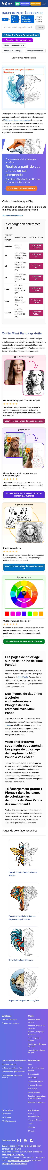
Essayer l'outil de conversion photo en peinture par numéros (24, 494)
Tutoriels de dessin (35, 1081)
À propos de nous (35, 1085)
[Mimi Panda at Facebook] (32, 1140)
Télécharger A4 (36, 266)
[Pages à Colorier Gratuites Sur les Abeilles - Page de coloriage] (24, 854)
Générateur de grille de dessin (13, 1072)
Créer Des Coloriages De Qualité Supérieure (18, 71)
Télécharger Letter (36, 289)
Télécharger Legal (36, 301)
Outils (31, 1016)
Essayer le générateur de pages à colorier (24, 421)
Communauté (33, 1074)
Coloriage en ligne (9, 1064)
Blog (30, 1064)
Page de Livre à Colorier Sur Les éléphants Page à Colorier (22, 917)
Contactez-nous (34, 1092)
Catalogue (6, 1016)
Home (5, 19)
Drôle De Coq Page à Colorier (21, 960)
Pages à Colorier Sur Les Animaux (26, 19)
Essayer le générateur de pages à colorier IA (24, 567)
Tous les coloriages (9, 1019)
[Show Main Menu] (44, 3)
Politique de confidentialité (14, 1164)
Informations (34, 1061)
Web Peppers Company (13, 1155)
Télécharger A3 (36, 277)
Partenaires (32, 1089)
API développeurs (9, 1121)
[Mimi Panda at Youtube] (26, 1140)
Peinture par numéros (10, 1023)
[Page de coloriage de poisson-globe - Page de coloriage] (24, 982)
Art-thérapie (32, 1078)
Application (33, 1110)
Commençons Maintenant (21, 188)
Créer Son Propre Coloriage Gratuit (22, 35)
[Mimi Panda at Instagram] (20, 1140)
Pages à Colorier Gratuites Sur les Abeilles (23, 873)
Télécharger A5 (36, 255)
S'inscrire (25, 4)
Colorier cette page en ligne (19, 40)
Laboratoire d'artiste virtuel (14, 1061)
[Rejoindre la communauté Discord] (17, 3)
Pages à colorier (14, 19)
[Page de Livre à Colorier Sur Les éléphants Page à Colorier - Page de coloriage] (24, 898)
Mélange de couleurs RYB (12, 1068)
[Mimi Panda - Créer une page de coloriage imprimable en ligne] (4, 4)
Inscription (35, 4)
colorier (8, 725)
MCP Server (6, 1117)
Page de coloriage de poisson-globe (24, 1001)
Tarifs (30, 1124)
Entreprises (7, 1110)
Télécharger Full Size (36, 246)
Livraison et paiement (36, 1102)
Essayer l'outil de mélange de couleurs (24, 641)
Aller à (40, 27)
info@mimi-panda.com (18, 1161)
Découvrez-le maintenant (12, 215)
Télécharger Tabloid (36, 313)
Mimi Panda (23, 677)
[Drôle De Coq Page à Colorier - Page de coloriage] (24, 942)
